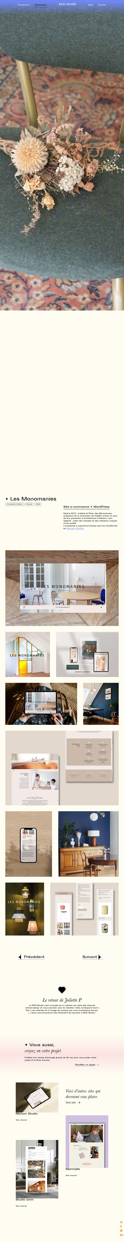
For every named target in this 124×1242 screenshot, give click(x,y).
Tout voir (71, 1102)
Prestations (23, 5)
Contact (102, 5)
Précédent (32, 957)
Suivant (90, 957)
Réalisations (41, 5)
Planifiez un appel (85, 1064)
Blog (91, 5)
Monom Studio (75, 528)
